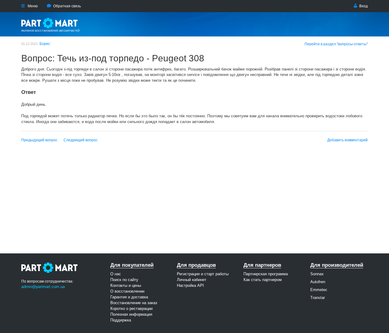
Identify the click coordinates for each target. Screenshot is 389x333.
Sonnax (317, 274)
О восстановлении (127, 291)
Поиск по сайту (124, 279)
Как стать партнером (262, 279)
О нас (115, 274)
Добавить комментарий (347, 140)
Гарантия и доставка (129, 297)
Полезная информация (131, 314)
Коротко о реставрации (131, 308)
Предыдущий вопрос (39, 140)
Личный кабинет (191, 279)
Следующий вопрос (81, 140)
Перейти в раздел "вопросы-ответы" (336, 44)
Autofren (317, 282)
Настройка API (190, 285)
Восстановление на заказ (133, 302)
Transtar (317, 297)
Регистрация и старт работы (203, 274)
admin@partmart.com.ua (43, 286)
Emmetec (318, 289)
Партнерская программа (265, 274)
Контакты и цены (125, 285)
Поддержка (120, 320)
